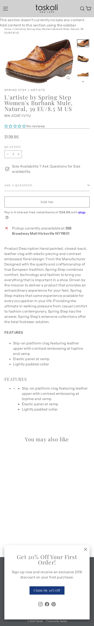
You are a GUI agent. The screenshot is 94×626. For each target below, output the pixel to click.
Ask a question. (18, 185)
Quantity (12, 146)
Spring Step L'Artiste (24, 90)
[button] (15, 126)
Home (7, 29)
